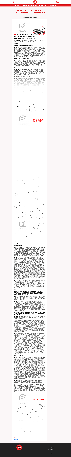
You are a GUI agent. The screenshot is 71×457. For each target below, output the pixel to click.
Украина (39, 5)
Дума (55, 5)
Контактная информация (51, 447)
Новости (43, 2)
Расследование (32, 5)
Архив (47, 2)
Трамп (48, 5)
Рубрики (22, 2)
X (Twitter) (15, 439)
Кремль (53, 5)
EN (56, 2)
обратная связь (48, 445)
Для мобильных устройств (51, 449)
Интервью (22, 5)
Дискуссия (18, 5)
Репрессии (25, 5)
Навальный (45, 5)
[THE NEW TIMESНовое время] (35, 2)
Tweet (15, 437)
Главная (18, 2)
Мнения (36, 445)
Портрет (29, 5)
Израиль (42, 5)
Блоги (36, 5)
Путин (51, 5)
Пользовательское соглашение (51, 448)
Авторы (26, 2)
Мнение (16, 5)
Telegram (17, 439)
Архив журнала (41, 445)
